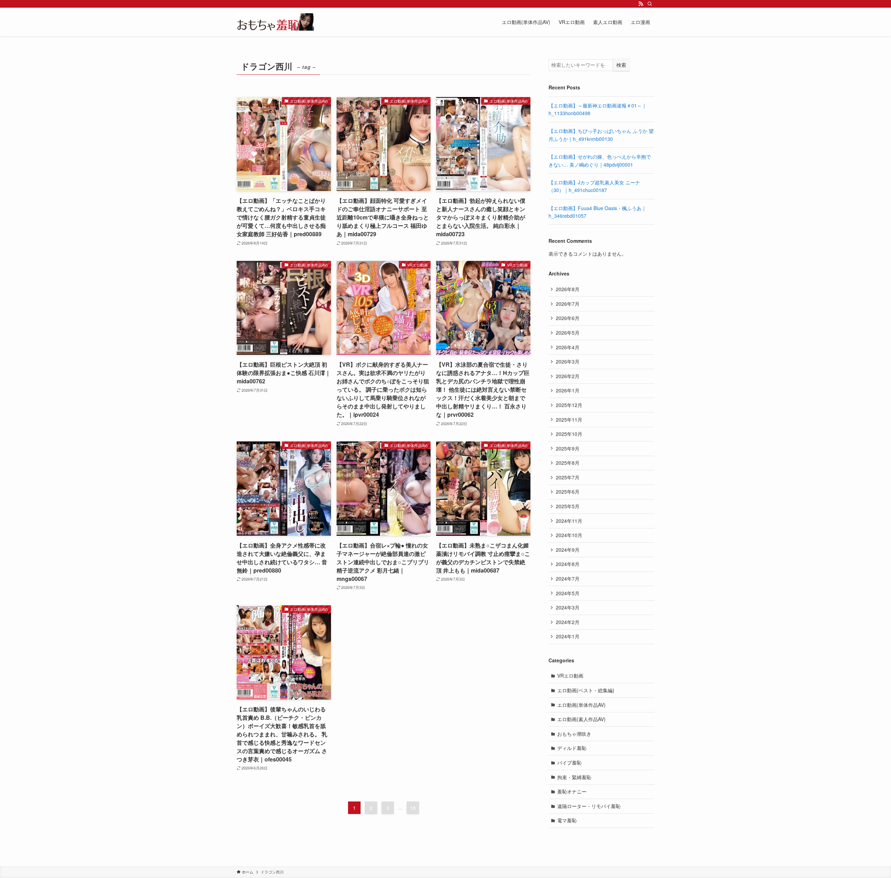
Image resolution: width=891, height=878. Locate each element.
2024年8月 (567, 563)
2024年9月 (567, 549)
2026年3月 (567, 361)
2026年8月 (567, 289)
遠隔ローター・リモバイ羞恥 (589, 806)
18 (413, 807)
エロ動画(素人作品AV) (581, 719)
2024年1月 (567, 636)
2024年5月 (567, 593)
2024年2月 (567, 621)
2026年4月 (567, 347)
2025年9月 (567, 448)
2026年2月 (567, 376)
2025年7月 (567, 477)
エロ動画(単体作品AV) (581, 704)
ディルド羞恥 (571, 747)
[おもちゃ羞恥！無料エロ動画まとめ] (275, 22)
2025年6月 (567, 491)
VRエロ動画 (570, 675)
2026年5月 (567, 332)
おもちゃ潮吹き (574, 733)
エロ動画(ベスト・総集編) (585, 690)
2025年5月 (567, 506)
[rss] (640, 4)
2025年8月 (567, 462)
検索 (621, 64)
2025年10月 (569, 433)
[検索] (649, 4)
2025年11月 (569, 419)
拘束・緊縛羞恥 (574, 777)
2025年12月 (569, 404)
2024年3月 (567, 607)
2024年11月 (569, 520)
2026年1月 (567, 390)
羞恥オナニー (571, 791)
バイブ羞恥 (569, 762)
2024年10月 (569, 535)
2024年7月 (567, 578)
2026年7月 (567, 303)
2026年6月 (567, 317)
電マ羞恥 (567, 820)
